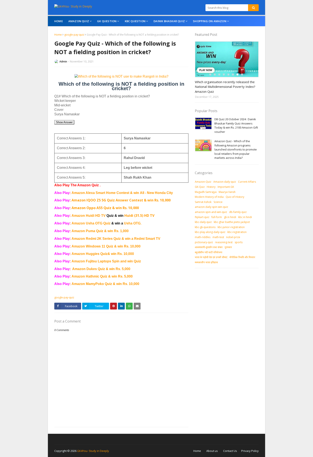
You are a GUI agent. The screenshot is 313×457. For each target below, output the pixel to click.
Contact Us (230, 451)
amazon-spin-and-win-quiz (211, 212)
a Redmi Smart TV (145, 238)
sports (239, 242)
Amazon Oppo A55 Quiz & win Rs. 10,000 (105, 207)
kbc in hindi (245, 217)
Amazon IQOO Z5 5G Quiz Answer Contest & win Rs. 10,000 (121, 200)
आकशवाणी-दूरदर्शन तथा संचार (209, 247)
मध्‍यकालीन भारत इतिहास (206, 262)
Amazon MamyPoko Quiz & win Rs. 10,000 (105, 284)
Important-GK (226, 187)
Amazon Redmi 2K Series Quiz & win (101, 238)
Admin (63, 61)
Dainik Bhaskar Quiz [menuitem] (169, 21)
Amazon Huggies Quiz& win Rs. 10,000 (103, 254)
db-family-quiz (238, 212)
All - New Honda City (156, 193)
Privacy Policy (250, 451)
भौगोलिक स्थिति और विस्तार (242, 257)
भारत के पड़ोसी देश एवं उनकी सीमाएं (211, 257)
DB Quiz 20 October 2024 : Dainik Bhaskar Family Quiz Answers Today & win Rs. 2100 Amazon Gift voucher (236, 125)
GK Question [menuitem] (106, 21)
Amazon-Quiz (203, 182)
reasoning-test (224, 242)
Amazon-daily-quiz (224, 182)
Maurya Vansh (227, 192)
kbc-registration (237, 232)
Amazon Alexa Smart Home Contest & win (106, 193)
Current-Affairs (247, 182)
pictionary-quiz (204, 242)
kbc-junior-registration (231, 227)
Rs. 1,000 (121, 231)
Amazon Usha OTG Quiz (98, 223)
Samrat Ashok (203, 202)
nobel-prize (233, 237)
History (211, 187)
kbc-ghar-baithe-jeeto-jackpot (232, 222)
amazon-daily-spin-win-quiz (211, 207)
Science (218, 202)
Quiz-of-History (235, 197)
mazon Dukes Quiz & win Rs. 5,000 (102, 269)
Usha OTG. (132, 223)
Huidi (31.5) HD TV (139, 215)
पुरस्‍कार (228, 247)
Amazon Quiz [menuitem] (78, 21)
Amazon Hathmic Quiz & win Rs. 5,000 (102, 276)
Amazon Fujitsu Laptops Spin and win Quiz (106, 261)
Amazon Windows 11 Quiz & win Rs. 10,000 (106, 246)
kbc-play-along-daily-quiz (210, 232)
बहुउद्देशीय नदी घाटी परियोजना (208, 252)
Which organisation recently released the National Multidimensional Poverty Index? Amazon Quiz (225, 87)
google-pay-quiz (74, 34)
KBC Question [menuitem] (135, 21)
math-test (218, 237)
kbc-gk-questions (205, 227)
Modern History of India (209, 197)
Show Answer (64, 122)
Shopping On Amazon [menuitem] (209, 21)
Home (58, 34)
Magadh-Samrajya (206, 192)
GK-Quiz (200, 187)
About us (212, 451)
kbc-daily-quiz (203, 222)
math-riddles (202, 237)
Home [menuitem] (58, 21)
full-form (216, 217)
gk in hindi (230, 217)
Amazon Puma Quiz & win (93, 231)
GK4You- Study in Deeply (93, 451)
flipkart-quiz (202, 217)
